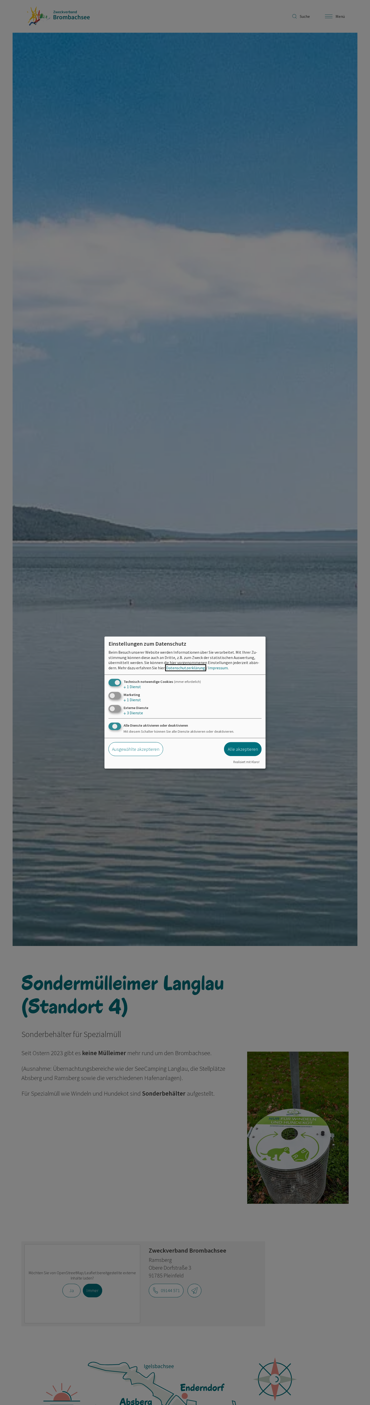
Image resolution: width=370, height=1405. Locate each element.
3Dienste (133, 712)
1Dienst (132, 686)
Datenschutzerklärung (185, 667)
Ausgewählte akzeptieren (135, 749)
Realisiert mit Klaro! (246, 762)
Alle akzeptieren (243, 749)
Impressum (218, 667)
